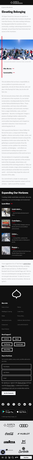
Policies (19, 307)
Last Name (6, 372)
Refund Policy (7, 349)
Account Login (19, 344)
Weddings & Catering (7, 311)
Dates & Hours (5, 307)
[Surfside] (24, 450)
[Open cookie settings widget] (3, 452)
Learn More (6, 204)
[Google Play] (8, 412)
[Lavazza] (9, 442)
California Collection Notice (23, 320)
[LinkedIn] (24, 404)
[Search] (13, 457)
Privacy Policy (20, 316)
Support (17, 339)
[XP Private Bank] (9, 450)
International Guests (6, 320)
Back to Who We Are (8, 7)
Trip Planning (7, 344)
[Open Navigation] (3, 457)
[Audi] (23, 426)
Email (4, 378)
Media (3, 316)
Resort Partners (5, 329)
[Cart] (9, 457)
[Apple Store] (21, 412)
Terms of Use (22, 383)
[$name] (3, 404)
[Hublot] (24, 434)
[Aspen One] (9, 426)
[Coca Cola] (9, 434)
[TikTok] (30, 404)
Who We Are (7, 68)
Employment (5, 324)
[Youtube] (19, 404)
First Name (6, 366)
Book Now (26, 457)
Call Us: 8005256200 (22, 324)
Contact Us (6, 339)
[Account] (6, 457)
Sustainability (7, 72)
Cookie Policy (20, 311)
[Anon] (24, 442)
